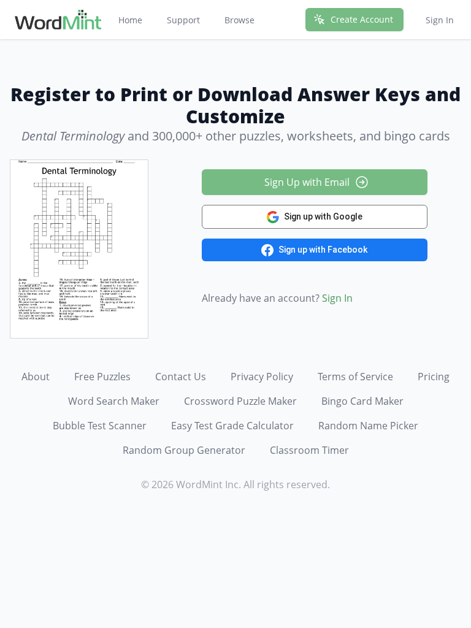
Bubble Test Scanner (100, 425)
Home (130, 20)
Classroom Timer (309, 450)
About (35, 376)
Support (183, 20)
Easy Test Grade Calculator (232, 425)
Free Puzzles (102, 376)
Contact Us (180, 376)
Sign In (440, 20)
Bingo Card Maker (362, 401)
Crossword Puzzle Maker (240, 401)
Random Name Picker (368, 425)
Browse (239, 20)
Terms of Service (355, 376)
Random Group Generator (184, 450)
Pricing (434, 376)
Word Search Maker (113, 401)
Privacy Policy (262, 376)
